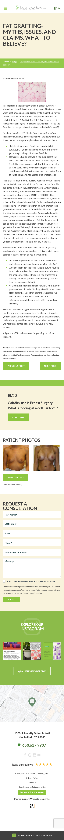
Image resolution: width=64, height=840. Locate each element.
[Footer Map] (32, 703)
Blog (14, 61)
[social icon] (25, 755)
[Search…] (59, 8)
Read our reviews (22, 764)
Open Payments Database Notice (32, 787)
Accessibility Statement (32, 792)
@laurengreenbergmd (32, 671)
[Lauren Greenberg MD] (31, 8)
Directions (32, 782)
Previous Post (16, 366)
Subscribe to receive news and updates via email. (31, 581)
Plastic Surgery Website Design (30, 799)
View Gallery (15, 477)
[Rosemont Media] (32, 806)
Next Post (50, 366)
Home (6, 61)
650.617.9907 (34, 745)
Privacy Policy (32, 778)
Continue (18, 417)
